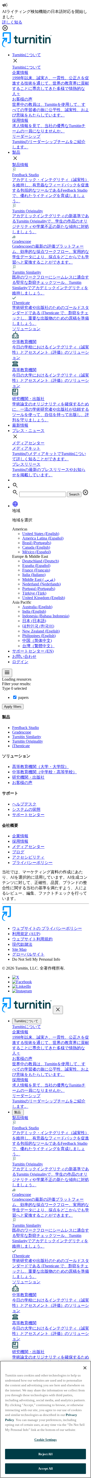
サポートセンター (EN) (33, 651)
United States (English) (40, 533)
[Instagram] (22, 991)
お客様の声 (22, 782)
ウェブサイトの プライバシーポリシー (47, 928)
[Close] (84, 1367)
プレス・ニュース (28, 430)
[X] (15, 977)
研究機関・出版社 (28, 777)
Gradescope (21, 732)
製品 (16, 152)
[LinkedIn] (21, 986)
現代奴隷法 (22, 944)
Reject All (45, 1454)
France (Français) (36, 570)
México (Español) (36, 552)
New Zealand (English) (41, 631)
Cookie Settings (45, 1440)
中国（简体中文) (37, 640)
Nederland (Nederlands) (41, 584)
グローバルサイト (28, 954)
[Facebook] (22, 982)
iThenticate (21, 746)
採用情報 (20, 841)
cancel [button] (5, 28)
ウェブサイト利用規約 (32, 939)
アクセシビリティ (28, 857)
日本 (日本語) (34, 621)
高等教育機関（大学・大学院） (40, 766)
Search (74, 494)
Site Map (19, 949)
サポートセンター (28, 815)
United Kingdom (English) (43, 598)
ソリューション (26, 329)
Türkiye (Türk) (34, 593)
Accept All (45, 1468)
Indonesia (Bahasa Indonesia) (45, 616)
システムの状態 (26, 809)
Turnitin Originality (27, 741)
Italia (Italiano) (34, 575)
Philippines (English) (39, 636)
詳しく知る (12, 22)
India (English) (34, 611)
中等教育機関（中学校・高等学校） (44, 772)
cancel (85, 492)
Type (15, 688)
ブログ (18, 852)
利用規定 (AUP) (26, 934)
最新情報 (20, 425)
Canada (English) (36, 547)
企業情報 (20, 836)
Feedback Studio (25, 727)
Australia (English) (37, 607)
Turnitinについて (26, 55)
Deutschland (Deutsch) (40, 561)
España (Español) (36, 565)
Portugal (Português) (38, 588)
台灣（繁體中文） (38, 646)
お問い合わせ (24, 656)
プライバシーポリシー (32, 862)
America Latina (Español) (42, 538)
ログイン (20, 662)
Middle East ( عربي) (38, 579)
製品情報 (20, 165)
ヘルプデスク (24, 804)
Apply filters (12, 706)
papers (23, 697)
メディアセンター (28, 443)
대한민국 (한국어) (38, 626)
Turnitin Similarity (26, 737)
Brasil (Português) (36, 543)
